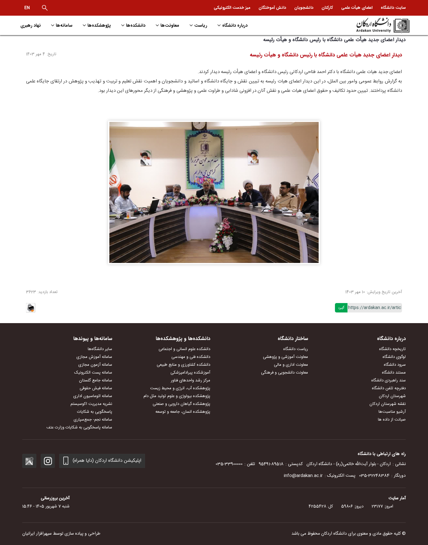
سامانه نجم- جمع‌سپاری (93, 419)
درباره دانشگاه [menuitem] (235, 25)
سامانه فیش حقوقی (96, 388)
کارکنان (327, 7)
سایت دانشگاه (393, 7)
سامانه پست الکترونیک (93, 372)
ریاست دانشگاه (295, 349)
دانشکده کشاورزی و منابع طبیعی (183, 364)
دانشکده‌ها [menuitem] (135, 25)
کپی (341, 307)
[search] (44, 8)
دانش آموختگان (272, 7)
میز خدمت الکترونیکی (232, 7)
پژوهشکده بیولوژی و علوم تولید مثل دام (177, 396)
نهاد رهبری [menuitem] (30, 25)
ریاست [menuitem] (200, 25)
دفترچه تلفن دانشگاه (389, 388)
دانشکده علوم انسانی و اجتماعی (184, 349)
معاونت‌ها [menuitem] (169, 25)
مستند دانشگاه (394, 372)
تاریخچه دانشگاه (392, 349)
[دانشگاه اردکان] (363, 25)
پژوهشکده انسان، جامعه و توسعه (182, 411)
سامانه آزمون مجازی (95, 364)
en (27, 7)
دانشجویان (303, 7)
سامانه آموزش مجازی (94, 357)
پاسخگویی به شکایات (94, 411)
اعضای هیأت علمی (357, 7)
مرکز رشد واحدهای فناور (190, 380)
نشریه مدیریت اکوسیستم (91, 404)
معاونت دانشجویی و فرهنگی (284, 372)
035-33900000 (229, 464)
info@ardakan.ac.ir (303, 475)
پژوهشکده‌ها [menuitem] (99, 25)
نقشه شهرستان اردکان (387, 404)
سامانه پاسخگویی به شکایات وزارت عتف (79, 427)
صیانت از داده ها (392, 419)
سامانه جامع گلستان (95, 380)
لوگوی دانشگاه (394, 357)
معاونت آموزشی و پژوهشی (285, 357)
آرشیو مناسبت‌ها (392, 411)
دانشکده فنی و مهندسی (190, 357)
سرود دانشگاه (395, 364)
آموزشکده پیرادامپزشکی (190, 372)
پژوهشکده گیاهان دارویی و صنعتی (181, 404)
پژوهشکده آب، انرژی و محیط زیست (180, 388)
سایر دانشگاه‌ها (100, 349)
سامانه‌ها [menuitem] (64, 25)
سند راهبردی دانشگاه (388, 380)
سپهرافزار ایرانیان (37, 533)
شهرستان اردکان (392, 396)
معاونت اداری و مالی (291, 364)
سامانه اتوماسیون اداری (92, 396)
